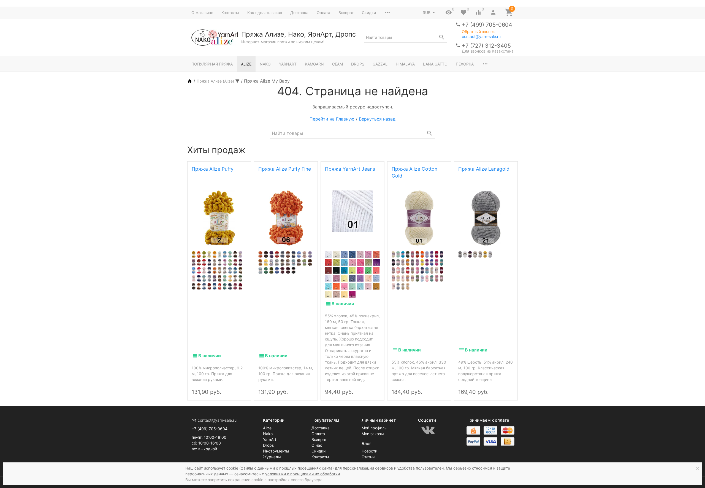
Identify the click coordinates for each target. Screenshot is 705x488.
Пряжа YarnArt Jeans (350, 169)
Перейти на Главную (332, 119)
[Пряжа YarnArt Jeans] (352, 211)
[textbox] (405, 37)
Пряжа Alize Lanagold (483, 169)
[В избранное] (240, 387)
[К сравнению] (231, 387)
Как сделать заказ (264, 12)
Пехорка (465, 64)
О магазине (202, 12)
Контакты (230, 12)
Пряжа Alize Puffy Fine (284, 169)
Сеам (337, 64)
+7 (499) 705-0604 (487, 24)
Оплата (323, 12)
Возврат (346, 12)
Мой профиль (374, 428)
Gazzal (380, 64)
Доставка (299, 12)
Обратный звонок (478, 32)
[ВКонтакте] (428, 430)
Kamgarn (314, 64)
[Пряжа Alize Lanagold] (485, 218)
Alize (246, 64)
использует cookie (221, 468)
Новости (369, 451)
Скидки (369, 12)
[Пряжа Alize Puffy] (219, 218)
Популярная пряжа (212, 64)
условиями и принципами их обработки (302, 473)
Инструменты (276, 451)
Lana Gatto (435, 64)
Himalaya (405, 64)
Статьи (368, 456)
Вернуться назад (377, 119)
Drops (357, 64)
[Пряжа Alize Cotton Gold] (419, 218)
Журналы (272, 456)
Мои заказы (373, 433)
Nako (265, 64)
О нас (316, 445)
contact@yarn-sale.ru (481, 36)
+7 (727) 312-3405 (486, 45)
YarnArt (288, 64)
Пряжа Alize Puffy (213, 169)
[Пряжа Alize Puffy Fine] (285, 218)
